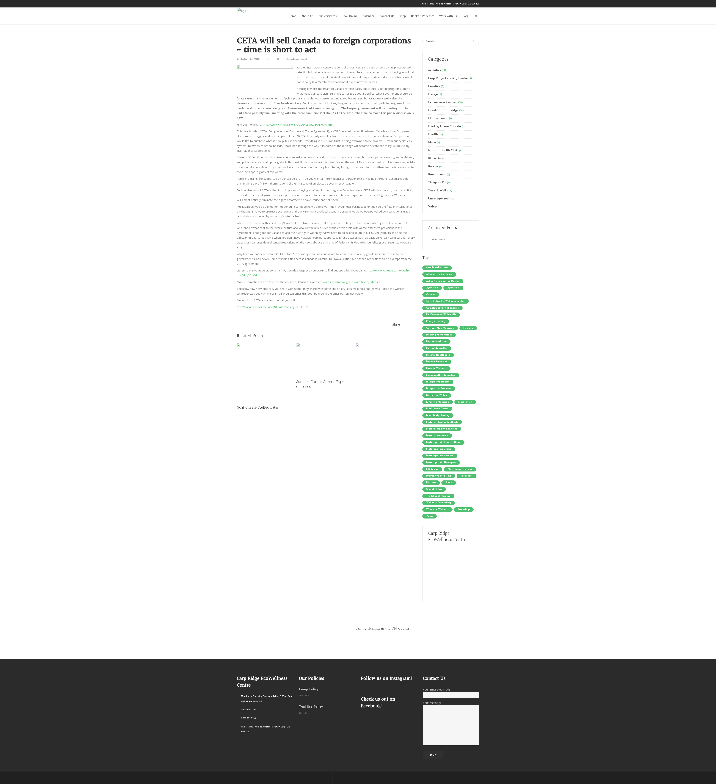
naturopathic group (438, 449)
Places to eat (437, 158)
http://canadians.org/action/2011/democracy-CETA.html (273, 307)
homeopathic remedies (440, 375)
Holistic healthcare (438, 355)
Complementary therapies (442, 308)
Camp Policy (308, 689)
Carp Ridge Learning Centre (448, 78)
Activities (434, 70)
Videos (433, 206)
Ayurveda (432, 288)
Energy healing (435, 321)
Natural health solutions (441, 429)
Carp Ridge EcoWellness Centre (445, 301)
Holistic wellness (436, 368)
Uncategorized (296, 59)
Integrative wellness (438, 388)
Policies (433, 166)
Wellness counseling (438, 503)
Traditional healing (438, 496)
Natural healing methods (442, 422)
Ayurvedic (453, 288)
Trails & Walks (438, 190)
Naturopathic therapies (441, 462)
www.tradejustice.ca (367, 282)
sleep (448, 482)
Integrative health (437, 382)
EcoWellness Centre (442, 102)
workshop (464, 509)
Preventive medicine (438, 476)
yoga (429, 516)
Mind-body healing (438, 415)
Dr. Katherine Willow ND (441, 314)
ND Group (432, 469)
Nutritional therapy (460, 469)
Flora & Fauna (438, 118)
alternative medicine (439, 274)
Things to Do (437, 182)
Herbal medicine (436, 341)
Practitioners (437, 174)
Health (433, 134)
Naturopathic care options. (443, 442)
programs (466, 476)
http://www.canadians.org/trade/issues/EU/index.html (297, 124)
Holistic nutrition (437, 361)
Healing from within (439, 335)
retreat (431, 482)
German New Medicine (440, 328)
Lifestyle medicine (437, 402)
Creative (434, 86)
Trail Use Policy (311, 706)
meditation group (437, 408)
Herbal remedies (436, 348)
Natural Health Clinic (443, 150)
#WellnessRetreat (437, 267)
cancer (430, 294)
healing (468, 328)
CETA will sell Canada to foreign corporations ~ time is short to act (324, 45)
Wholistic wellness (437, 509)
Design (433, 94)
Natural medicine (437, 435)
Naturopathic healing (439, 456)
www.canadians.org (335, 282)
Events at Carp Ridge (443, 110)
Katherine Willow (436, 395)
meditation (465, 402)
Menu (432, 142)
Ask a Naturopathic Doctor (442, 281)
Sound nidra (434, 489)
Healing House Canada (444, 126)
